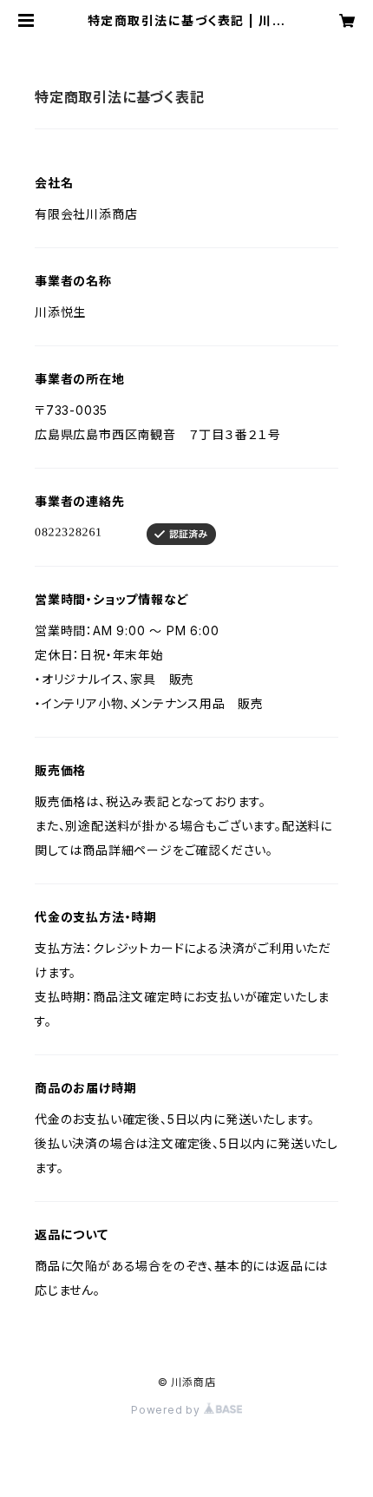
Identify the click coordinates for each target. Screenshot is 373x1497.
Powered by (167, 1409)
